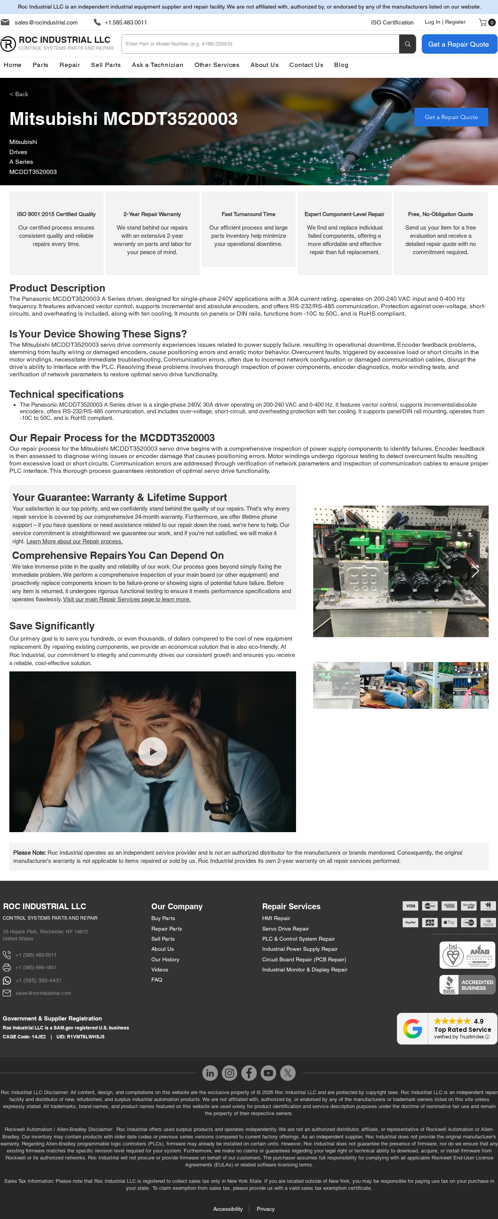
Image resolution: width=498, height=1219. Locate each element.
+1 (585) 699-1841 (36, 967)
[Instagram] (229, 1073)
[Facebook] (249, 1073)
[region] (56, 233)
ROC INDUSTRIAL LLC (44, 906)
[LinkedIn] (210, 1073)
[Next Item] (475, 571)
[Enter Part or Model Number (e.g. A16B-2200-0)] (407, 44)
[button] (217, 64)
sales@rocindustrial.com (46, 22)
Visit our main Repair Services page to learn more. (127, 599)
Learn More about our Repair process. (74, 541)
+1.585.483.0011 (126, 22)
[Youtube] (268, 1073)
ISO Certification (392, 22)
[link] (488, 22)
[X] (288, 1073)
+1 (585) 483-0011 (36, 955)
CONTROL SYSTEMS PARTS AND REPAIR (50, 918)
